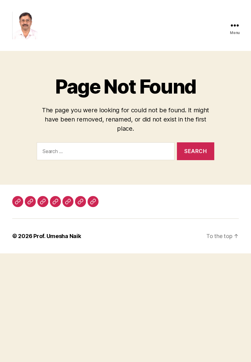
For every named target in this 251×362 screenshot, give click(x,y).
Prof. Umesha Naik (57, 236)
